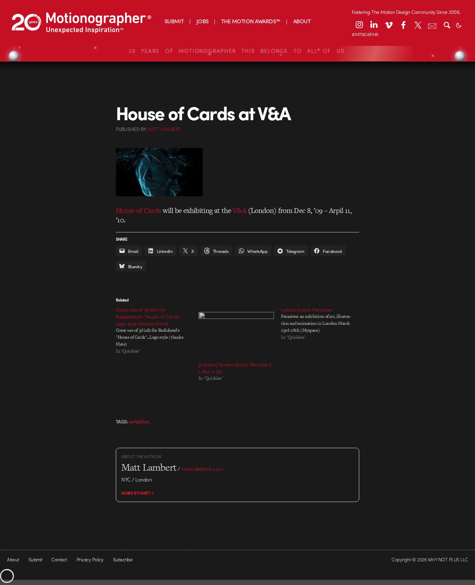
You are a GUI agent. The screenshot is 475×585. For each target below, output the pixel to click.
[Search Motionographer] (447, 24)
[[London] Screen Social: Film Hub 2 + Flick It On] (236, 333)
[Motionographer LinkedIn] (374, 24)
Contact (59, 559)
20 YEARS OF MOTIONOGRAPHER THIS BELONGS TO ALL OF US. (237, 51)
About (13, 559)
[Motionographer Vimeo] (388, 24)
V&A (239, 210)
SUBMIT (174, 21)
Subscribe (122, 559)
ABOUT (302, 21)
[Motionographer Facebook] (403, 24)
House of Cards (138, 210)
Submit (35, 559)
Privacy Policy (90, 559)
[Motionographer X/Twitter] (417, 24)
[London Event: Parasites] (322, 323)
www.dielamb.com (202, 468)
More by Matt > (137, 493)
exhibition (139, 421)
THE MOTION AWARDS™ (251, 21)
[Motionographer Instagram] (359, 24)
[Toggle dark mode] (458, 24)
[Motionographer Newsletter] (432, 24)
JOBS (202, 21)
